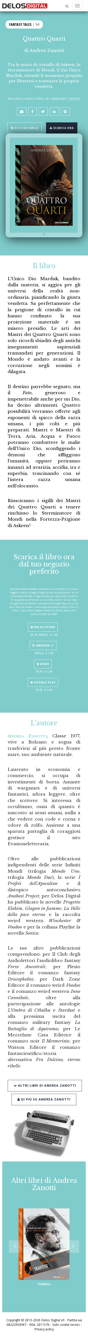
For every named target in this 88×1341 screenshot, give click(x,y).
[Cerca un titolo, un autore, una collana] (66, 6)
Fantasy (74, 98)
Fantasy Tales (20, 24)
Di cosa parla (26, 128)
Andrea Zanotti (47, 50)
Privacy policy (44, 1329)
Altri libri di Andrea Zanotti (46, 1085)
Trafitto (44, 1284)
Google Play (44, 682)
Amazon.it (44, 645)
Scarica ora (63, 128)
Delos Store (44, 627)
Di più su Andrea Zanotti (45, 1099)
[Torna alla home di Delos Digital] (24, 5)
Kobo (44, 664)
